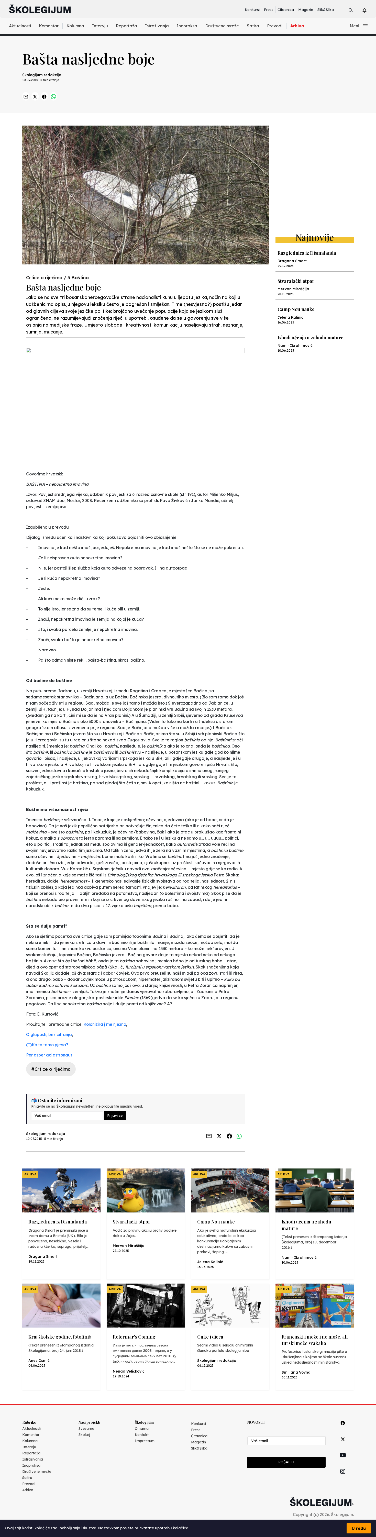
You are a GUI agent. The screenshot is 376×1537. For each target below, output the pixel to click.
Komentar (49, 25)
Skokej (84, 1434)
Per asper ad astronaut (49, 1054)
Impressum (144, 1441)
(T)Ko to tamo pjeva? (47, 1044)
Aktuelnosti (20, 25)
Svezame (86, 1428)
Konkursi (252, 9)
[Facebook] (343, 1428)
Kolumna (75, 25)
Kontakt (142, 1434)
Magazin (305, 9)
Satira (253, 25)
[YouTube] (343, 1461)
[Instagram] (343, 1477)
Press (268, 9)
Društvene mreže (222, 25)
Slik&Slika (325, 9)
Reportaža (126, 25)
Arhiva (297, 25)
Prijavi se (115, 1115)
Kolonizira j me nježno (104, 1024)
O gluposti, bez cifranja (49, 1034)
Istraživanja (157, 25)
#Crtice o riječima (51, 1069)
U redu (359, 1528)
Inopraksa (187, 25)
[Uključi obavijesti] (369, 9)
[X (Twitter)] (343, 1445)
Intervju (100, 25)
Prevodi (274, 25)
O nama (142, 1428)
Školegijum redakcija (41, 75)
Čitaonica (286, 9)
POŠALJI (286, 1462)
